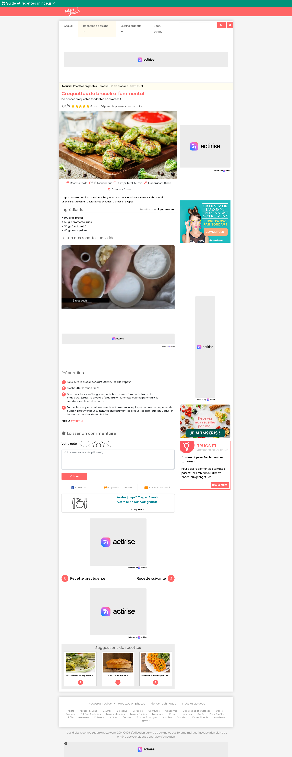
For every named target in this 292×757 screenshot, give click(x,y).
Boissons (122, 710)
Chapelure (67, 201)
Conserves (171, 710)
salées (113, 717)
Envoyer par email (159, 487)
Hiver (100, 197)
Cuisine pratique (131, 26)
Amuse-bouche (88, 710)
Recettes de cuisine (95, 26)
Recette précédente (87, 578)
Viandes (182, 717)
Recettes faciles (100, 704)
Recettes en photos (85, 86)
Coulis (219, 710)
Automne (91, 197)
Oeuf (89, 201)
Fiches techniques (163, 704)
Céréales (137, 710)
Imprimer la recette (120, 487)
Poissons (99, 717)
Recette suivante (151, 578)
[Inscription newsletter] (205, 421)
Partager (80, 487)
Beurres (107, 710)
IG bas (172, 714)
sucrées (167, 717)
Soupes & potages (147, 717)
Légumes (109, 197)
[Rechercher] (221, 25)
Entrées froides (138, 714)
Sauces (127, 717)
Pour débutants (124, 197)
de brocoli (77, 217)
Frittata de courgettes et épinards (85, 675)
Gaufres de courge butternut (158, 675)
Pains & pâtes (217, 714)
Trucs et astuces (193, 704)
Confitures (154, 710)
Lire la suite (219, 485)
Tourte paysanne (118, 675)
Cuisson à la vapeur (123, 201)
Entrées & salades (91, 714)
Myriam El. (77, 421)
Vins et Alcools (200, 717)
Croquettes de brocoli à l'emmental (121, 86)
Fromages (158, 714)
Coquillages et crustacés (196, 710)
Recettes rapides (142, 197)
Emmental (80, 201)
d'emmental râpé (81, 222)
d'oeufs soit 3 (78, 226)
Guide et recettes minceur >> (31, 3)
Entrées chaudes (102, 201)
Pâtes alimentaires (78, 717)
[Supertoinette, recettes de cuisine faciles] (72, 11)
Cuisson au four (76, 197)
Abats (71, 710)
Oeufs (200, 714)
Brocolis (157, 197)
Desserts (70, 714)
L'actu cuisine (158, 28)
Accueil (68, 26)
